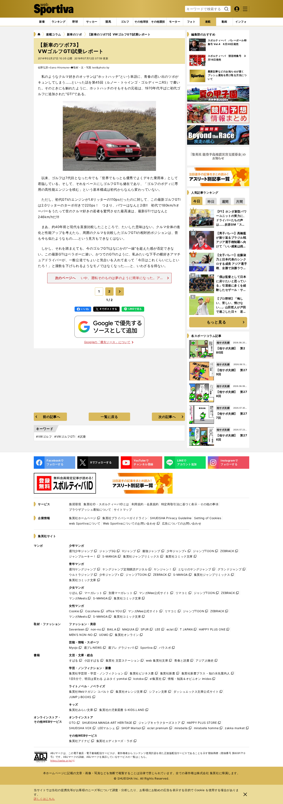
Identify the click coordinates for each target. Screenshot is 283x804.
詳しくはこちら (44, 798)
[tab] (75, 22)
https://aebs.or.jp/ (62, 760)
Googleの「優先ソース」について (107, 342)
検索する (225, 9)
